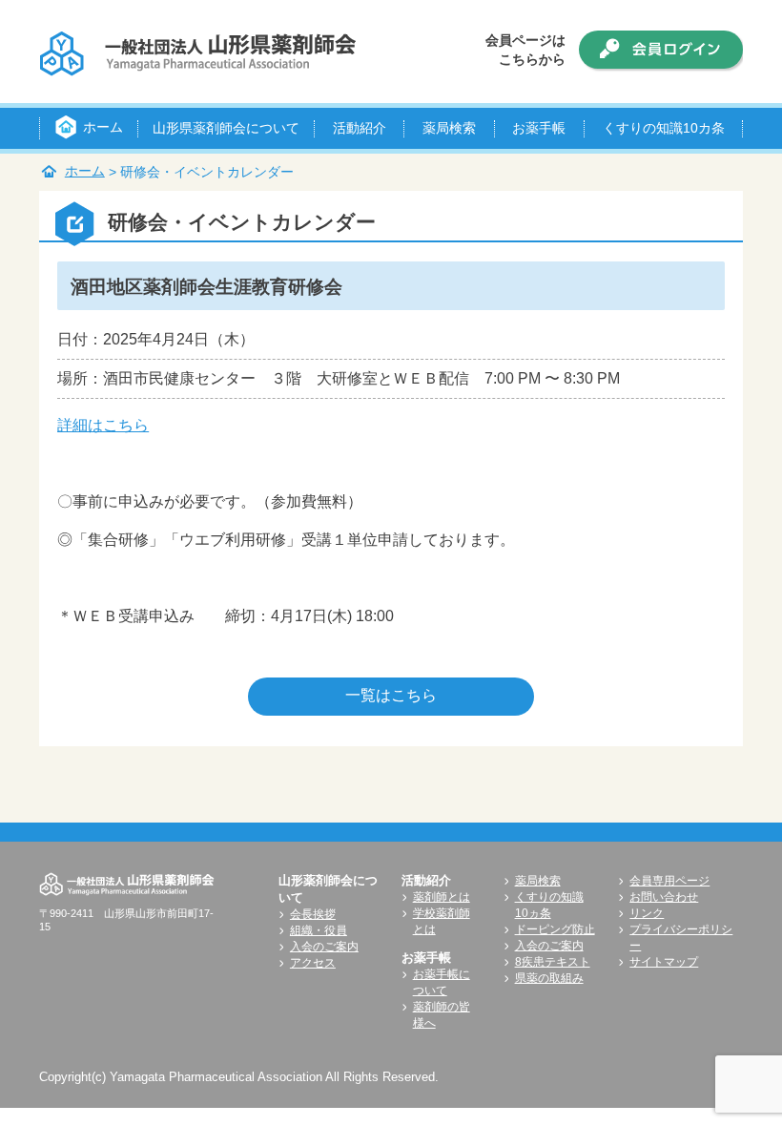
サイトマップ (663, 962)
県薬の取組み (549, 978)
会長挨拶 (313, 914)
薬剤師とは (441, 897)
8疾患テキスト (552, 962)
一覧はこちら (391, 695)
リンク (646, 913)
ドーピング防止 (555, 929)
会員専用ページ (669, 880)
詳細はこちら (103, 425)
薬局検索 (538, 880)
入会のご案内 (324, 946)
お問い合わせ (663, 897)
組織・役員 (318, 930)
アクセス (313, 963)
